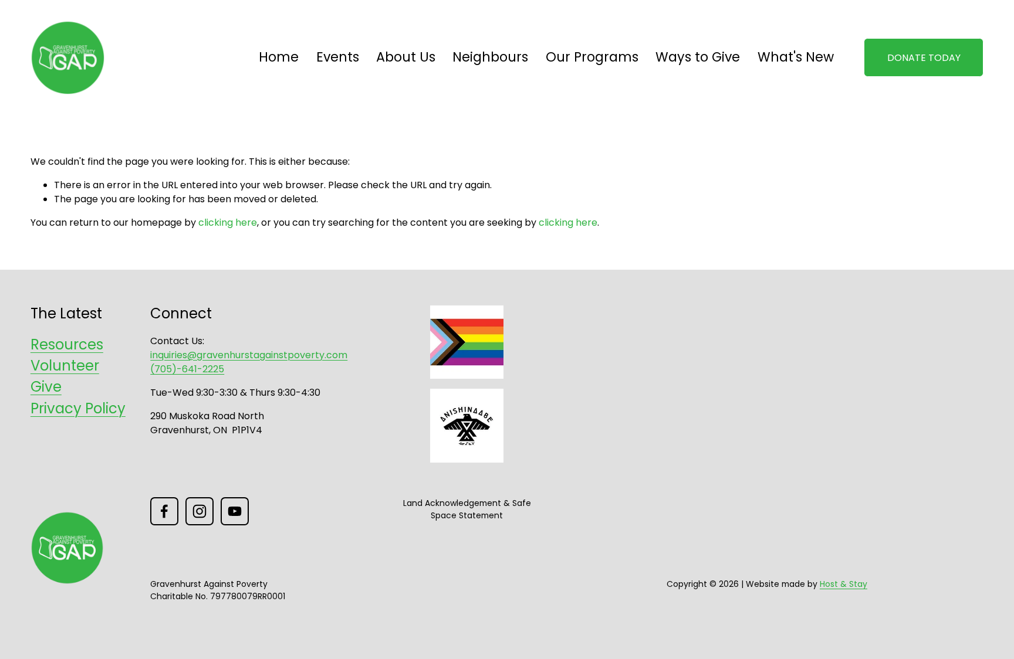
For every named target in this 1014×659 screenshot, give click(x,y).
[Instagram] (199, 511)
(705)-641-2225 (187, 369)
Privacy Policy (78, 408)
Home (279, 57)
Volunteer (65, 365)
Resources (67, 344)
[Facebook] (164, 511)
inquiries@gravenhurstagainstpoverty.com (248, 355)
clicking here (227, 222)
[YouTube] (235, 511)
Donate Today (924, 57)
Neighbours (490, 57)
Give (46, 386)
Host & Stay (843, 584)
